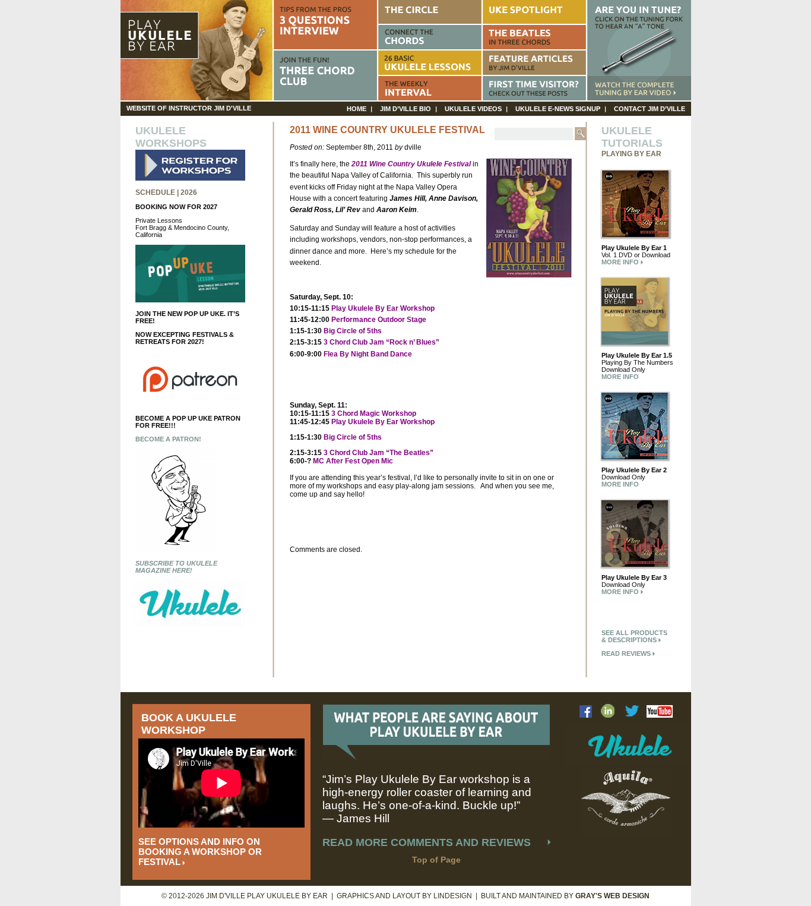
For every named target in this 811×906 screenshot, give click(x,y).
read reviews (626, 653)
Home (356, 108)
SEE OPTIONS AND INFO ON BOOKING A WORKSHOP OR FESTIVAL (200, 851)
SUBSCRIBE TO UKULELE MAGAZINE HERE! (176, 567)
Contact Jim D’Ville (649, 108)
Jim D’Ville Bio (405, 108)
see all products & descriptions (634, 636)
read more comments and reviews (426, 842)
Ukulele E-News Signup (557, 108)
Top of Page (436, 859)
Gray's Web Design (612, 896)
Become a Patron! (168, 439)
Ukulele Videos (473, 108)
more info (621, 262)
